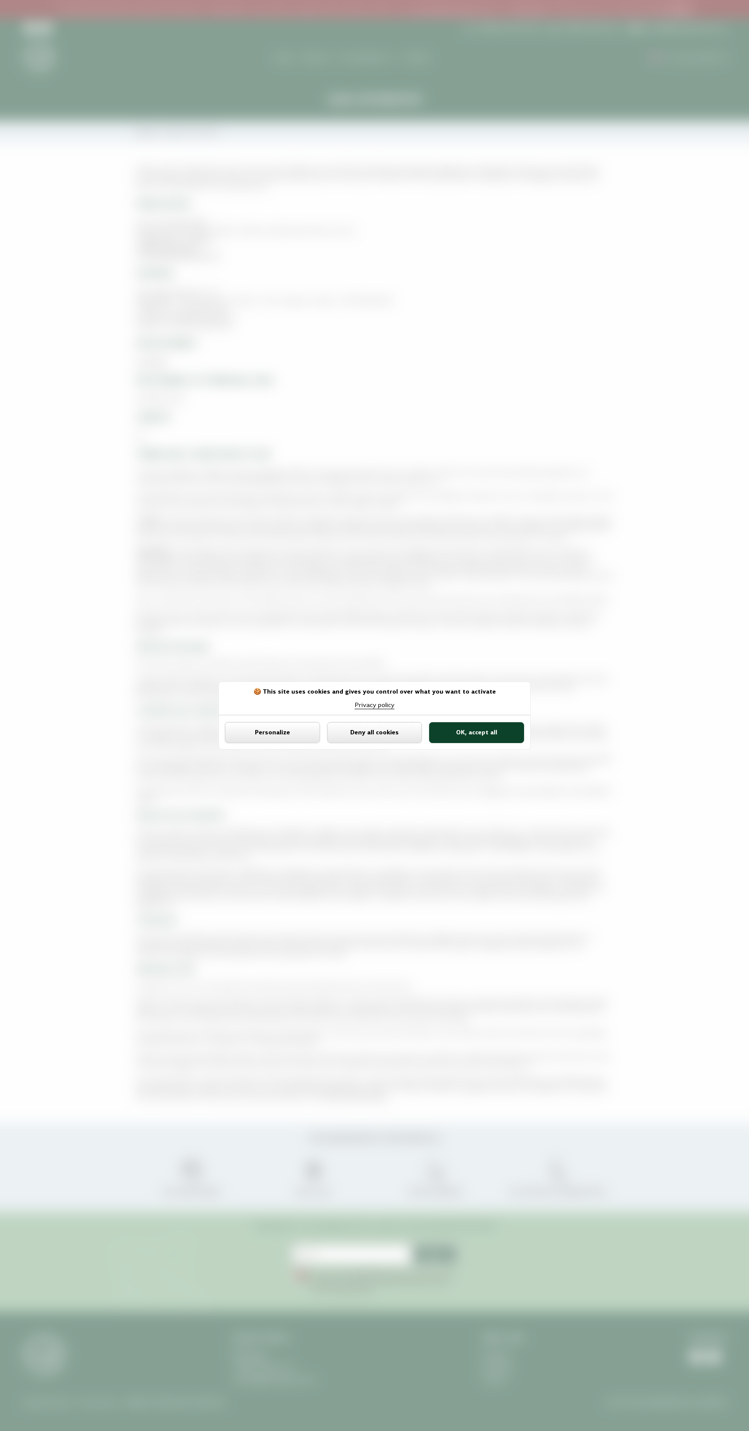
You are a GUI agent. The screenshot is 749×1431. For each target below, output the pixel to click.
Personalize (272, 732)
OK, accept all (476, 732)
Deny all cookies (374, 732)
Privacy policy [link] (374, 705)
